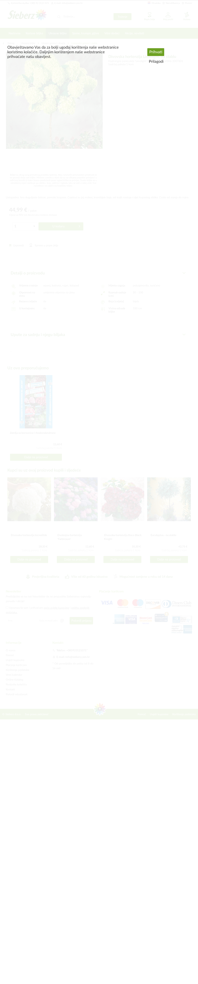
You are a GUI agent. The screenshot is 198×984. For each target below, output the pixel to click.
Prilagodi (156, 62)
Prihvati (155, 52)
